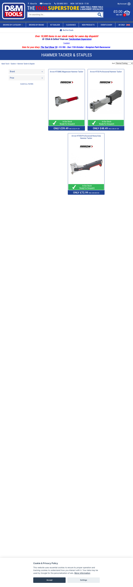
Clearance (71, 25)
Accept (49, 580)
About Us (33, 3)
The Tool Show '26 (48, 47)
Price (12, 78)
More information (82, 573)
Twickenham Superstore (80, 39)
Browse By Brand (36, 25)
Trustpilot (66, 43)
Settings (83, 580)
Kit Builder (55, 25)
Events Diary (106, 25)
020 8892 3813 (61, 3)
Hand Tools (5, 64)
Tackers (13, 64)
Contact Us (46, 3)
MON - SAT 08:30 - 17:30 (79, 3)
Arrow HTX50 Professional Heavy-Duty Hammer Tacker (86, 137)
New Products (88, 25)
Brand (12, 71)
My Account (122, 4)
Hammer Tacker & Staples (26, 64)
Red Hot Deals (68, 30)
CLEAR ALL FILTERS (26, 84)
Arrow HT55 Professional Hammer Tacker (106, 72)
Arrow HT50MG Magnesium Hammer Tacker (66, 72)
